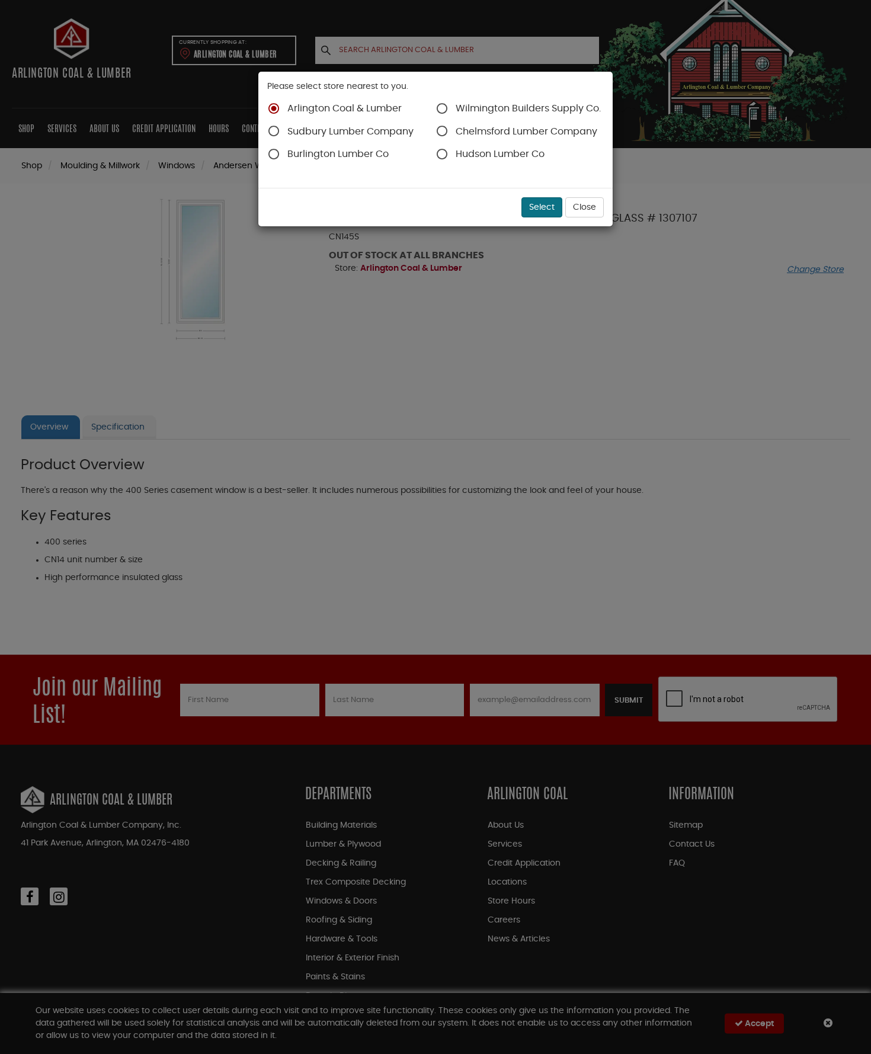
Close (584, 207)
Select (542, 207)
